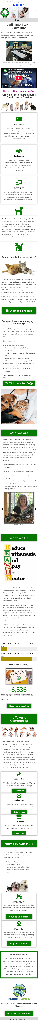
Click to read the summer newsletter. (19, 91)
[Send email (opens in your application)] (24, 5)
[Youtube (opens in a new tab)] (21, 5)
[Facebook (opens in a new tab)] (14, 5)
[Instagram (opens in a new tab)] (17, 5)
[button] (2, 509)
